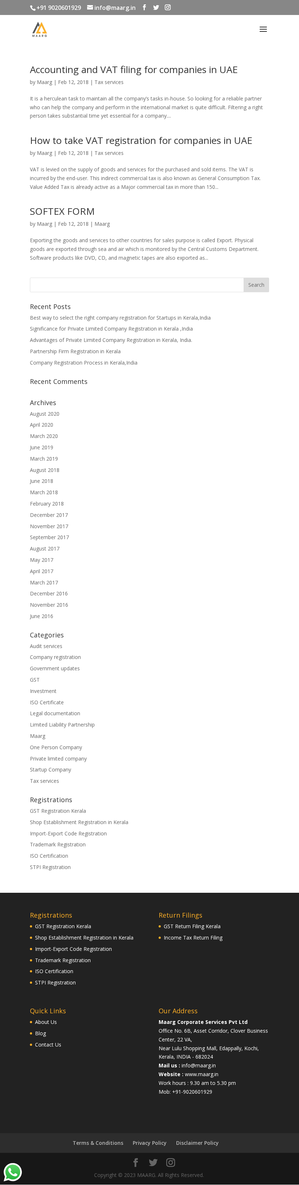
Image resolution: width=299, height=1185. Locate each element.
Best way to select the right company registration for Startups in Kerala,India (120, 317)
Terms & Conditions (98, 1142)
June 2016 (41, 616)
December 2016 (49, 593)
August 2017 (44, 548)
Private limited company (58, 758)
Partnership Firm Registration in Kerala (75, 351)
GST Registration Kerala (58, 810)
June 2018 (41, 480)
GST (35, 679)
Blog (40, 1033)
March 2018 (44, 492)
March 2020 (44, 436)
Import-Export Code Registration (68, 833)
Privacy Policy (150, 1142)
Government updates (55, 668)
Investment (43, 690)
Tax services (109, 82)
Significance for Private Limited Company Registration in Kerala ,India (111, 328)
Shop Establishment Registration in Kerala (79, 822)
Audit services (46, 646)
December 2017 (49, 514)
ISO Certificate (47, 702)
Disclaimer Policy (197, 1142)
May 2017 (41, 559)
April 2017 (41, 571)
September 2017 (49, 537)
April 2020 (41, 424)
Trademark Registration (58, 844)
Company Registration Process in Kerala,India (83, 362)
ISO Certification (49, 855)
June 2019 (41, 447)
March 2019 (44, 458)
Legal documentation (55, 713)
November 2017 (49, 526)
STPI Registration (50, 867)
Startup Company (50, 769)
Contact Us (48, 1044)
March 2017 (44, 582)
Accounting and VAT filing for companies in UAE (134, 69)
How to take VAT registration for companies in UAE (141, 140)
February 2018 (47, 503)
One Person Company (56, 747)
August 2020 (44, 413)
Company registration (55, 657)
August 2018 (44, 469)
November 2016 (49, 604)
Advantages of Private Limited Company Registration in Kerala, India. (111, 339)
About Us (46, 1021)
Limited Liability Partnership (62, 724)
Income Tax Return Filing (193, 937)
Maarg (44, 82)
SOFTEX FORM (62, 211)
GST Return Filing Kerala (192, 926)
